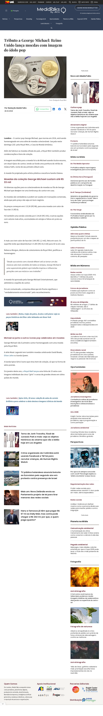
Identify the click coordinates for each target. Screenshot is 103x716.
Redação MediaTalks (17, 108)
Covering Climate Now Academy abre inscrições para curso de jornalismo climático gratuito (83, 434)
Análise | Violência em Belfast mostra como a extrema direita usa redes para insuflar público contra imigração (85, 507)
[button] (51, 28)
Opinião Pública (96, 19)
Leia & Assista (45, 23)
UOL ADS (64, 2)
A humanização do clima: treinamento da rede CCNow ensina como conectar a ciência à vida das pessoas (85, 534)
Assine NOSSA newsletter (87, 8)
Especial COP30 (82, 19)
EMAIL (96, 2)
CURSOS (48, 2)
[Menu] (6, 10)
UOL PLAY (56, 2)
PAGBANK (41, 2)
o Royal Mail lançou (31, 371)
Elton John (8, 355)
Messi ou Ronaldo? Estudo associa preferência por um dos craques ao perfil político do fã (85, 238)
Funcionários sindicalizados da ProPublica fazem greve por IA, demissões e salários (83, 216)
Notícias (5, 19)
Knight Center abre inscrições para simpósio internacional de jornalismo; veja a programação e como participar (84, 419)
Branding (29, 19)
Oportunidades (54, 19)
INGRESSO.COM (23, 2)
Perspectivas (18, 19)
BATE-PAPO (85, 2)
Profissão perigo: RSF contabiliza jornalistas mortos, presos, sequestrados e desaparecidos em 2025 (84, 323)
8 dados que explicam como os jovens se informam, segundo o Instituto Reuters (83, 293)
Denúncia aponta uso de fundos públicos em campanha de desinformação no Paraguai (83, 183)
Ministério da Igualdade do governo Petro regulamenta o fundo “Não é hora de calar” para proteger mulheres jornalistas (84, 199)
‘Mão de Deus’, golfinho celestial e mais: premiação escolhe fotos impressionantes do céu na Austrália (84, 670)
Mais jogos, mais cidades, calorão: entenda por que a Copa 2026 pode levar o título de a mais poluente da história (85, 550)
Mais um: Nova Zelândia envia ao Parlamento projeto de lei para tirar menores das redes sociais (39, 494)
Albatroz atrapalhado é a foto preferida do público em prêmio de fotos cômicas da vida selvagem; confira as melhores (84, 634)
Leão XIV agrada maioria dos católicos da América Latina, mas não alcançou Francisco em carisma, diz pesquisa (84, 253)
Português (15, 11)
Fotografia (59, 23)
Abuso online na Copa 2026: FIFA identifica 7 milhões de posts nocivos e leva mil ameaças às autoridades (83, 278)
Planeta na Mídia (68, 19)
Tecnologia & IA (41, 19)
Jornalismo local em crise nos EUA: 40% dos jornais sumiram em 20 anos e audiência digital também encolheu (84, 339)
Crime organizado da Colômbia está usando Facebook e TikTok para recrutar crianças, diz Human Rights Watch (85, 130)
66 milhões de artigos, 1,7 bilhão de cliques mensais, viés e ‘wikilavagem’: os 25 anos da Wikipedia (84, 307)
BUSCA (74, 2)
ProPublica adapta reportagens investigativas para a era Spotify (83, 168)
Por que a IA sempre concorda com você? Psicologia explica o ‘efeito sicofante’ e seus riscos (83, 474)
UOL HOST (33, 2)
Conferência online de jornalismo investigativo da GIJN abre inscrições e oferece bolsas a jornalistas (84, 402)
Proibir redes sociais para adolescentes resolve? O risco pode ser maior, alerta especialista (85, 490)
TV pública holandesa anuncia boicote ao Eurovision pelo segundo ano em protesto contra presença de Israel (41, 475)
